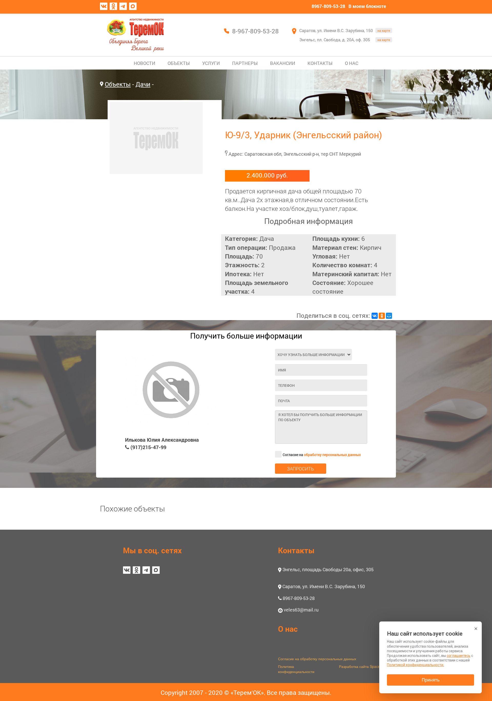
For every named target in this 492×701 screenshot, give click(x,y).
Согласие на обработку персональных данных (317, 658)
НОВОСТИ (144, 63)
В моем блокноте (367, 6)
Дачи (143, 84)
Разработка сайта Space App (363, 666)
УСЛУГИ (211, 63)
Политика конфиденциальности (296, 669)
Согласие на (322, 454)
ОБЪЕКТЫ (179, 63)
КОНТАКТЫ (320, 63)
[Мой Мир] (389, 316)
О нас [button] (288, 629)
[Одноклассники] (382, 316)
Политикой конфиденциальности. (415, 665)
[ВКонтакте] (375, 316)
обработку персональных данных (332, 454)
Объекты (118, 84)
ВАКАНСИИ (282, 63)
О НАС (351, 63)
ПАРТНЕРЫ (245, 63)
